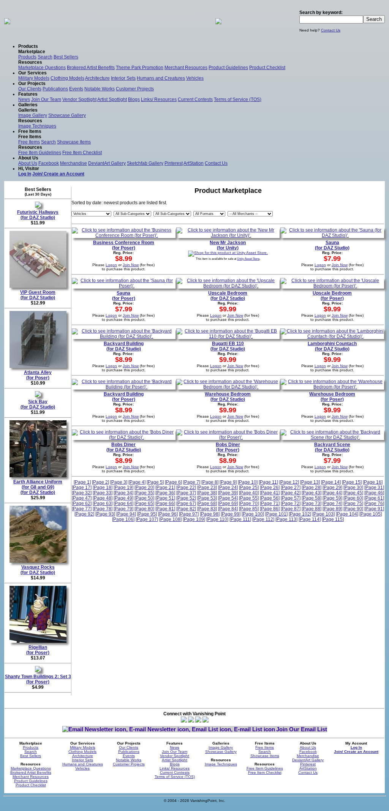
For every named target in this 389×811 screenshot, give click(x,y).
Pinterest (173, 163)
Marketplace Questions (42, 67)
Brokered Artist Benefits (91, 67)
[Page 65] (144, 503)
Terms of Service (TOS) (237, 99)
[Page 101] (276, 514)
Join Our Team (46, 99)
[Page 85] (249, 508)
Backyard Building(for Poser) (124, 396)
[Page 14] (331, 482)
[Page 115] (333, 519)
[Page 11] (268, 482)
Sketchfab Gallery (145, 163)
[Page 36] (165, 492)
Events (76, 89)
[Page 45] (353, 492)
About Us (27, 163)
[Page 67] (186, 503)
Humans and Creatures (161, 78)
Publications (55, 89)
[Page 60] (353, 498)
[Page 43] (311, 492)
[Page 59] (332, 498)
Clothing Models (67, 78)
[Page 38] (207, 492)
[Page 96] (168, 514)
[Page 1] (82, 482)
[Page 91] (374, 508)
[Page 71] (270, 503)
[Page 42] (290, 492)
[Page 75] (353, 503)
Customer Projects (135, 89)
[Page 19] (123, 487)
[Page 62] (82, 503)
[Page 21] (165, 487)
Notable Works (99, 89)
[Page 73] (311, 503)
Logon (111, 265)
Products (27, 57)
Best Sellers (66, 57)
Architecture (97, 78)
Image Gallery (32, 115)
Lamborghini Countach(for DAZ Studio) (332, 346)
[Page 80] (144, 508)
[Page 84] (228, 508)
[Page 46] (374, 492)
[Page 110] (217, 519)
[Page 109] (194, 519)
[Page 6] (173, 482)
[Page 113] (286, 519)
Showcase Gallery (67, 115)
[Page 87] (290, 508)
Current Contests (195, 99)
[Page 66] (165, 503)
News (24, 99)
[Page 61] (374, 498)
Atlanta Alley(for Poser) (38, 375)
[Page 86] (270, 508)
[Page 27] (290, 487)
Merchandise (73, 163)
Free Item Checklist (82, 152)
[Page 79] (123, 508)
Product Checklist (267, 67)
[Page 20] (144, 487)
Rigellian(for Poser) (37, 650)
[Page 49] (123, 498)
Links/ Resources (159, 99)
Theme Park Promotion (139, 67)
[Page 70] (249, 503)
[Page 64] (123, 503)
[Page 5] (155, 482)
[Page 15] (352, 482)
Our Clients (29, 89)
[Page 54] (228, 498)
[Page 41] (270, 492)
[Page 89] (332, 508)
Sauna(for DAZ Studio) (332, 245)
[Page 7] (191, 482)
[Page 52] (186, 498)
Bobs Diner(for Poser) (228, 447)
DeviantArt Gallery (107, 163)
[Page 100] (253, 514)
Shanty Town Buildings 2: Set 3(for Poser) (38, 679)
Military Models (33, 78)
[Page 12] (289, 482)
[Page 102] (300, 514)
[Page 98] (210, 514)
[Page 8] (209, 482)
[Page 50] (144, 498)
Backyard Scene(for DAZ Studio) (332, 447)
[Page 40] (249, 492)
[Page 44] (332, 492)
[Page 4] (136, 482)
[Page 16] (373, 482)
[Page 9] (228, 482)
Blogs (134, 99)
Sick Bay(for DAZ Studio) (38, 404)
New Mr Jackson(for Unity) (228, 245)
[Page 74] (332, 503)
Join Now (131, 265)
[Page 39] (228, 492)
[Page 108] (170, 519)
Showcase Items (74, 142)
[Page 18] (102, 487)
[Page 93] (105, 514)
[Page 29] (332, 487)
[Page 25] (249, 487)
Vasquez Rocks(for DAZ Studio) (38, 570)
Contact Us (330, 30)
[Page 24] (228, 487)
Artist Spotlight (112, 99)
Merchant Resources (185, 67)
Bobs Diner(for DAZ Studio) (123, 447)
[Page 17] (82, 487)
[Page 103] (323, 514)
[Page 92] (84, 514)
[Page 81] (165, 508)
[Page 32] (82, 492)
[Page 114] (310, 519)
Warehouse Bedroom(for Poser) (332, 396)
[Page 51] (165, 498)
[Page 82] (186, 508)
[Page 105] (370, 514)
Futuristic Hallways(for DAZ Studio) (38, 215)
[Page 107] (147, 519)
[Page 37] (186, 492)
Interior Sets (123, 78)
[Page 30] (353, 487)
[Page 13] (310, 482)
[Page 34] (123, 492)
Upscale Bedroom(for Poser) (332, 295)
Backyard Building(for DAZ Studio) (124, 346)
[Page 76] (374, 503)
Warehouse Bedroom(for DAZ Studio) (228, 396)
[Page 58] (311, 498)
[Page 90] (353, 508)
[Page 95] (147, 514)
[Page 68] (207, 503)
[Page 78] (102, 508)
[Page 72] (290, 503)
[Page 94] (126, 514)
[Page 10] (248, 482)
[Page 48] (102, 498)
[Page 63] (102, 503)
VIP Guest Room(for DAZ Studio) (37, 295)
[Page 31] (374, 487)
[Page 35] (144, 492)
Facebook (48, 163)
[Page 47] (82, 498)
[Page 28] (311, 487)
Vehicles (195, 78)
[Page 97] (189, 514)
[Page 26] (270, 487)
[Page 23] (207, 487)
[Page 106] (123, 519)
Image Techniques (37, 126)
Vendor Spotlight (79, 99)
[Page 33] (102, 492)
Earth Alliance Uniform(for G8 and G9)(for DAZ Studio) (37, 487)
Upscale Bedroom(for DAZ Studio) (227, 295)
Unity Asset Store (248, 258)
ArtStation (193, 163)
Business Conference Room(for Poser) (123, 245)
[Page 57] (290, 498)
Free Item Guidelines (39, 152)
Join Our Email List (301, 729)
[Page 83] (207, 508)
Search (45, 57)
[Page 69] (228, 503)
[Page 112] (263, 519)
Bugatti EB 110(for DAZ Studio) (227, 346)
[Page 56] (270, 498)
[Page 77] (82, 508)
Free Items (29, 142)
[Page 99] (230, 514)
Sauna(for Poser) (123, 295)
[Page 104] (347, 514)
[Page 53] (207, 498)
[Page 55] (249, 498)
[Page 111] (240, 519)
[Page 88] (311, 508)
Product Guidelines (228, 67)
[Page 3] (118, 482)
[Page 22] (186, 487)
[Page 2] (100, 482)
